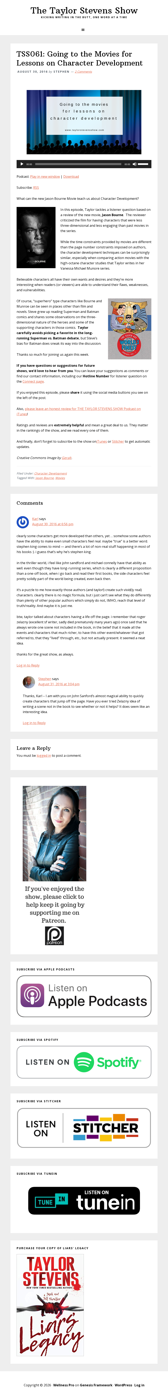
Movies (60, 478)
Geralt (66, 458)
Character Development (50, 473)
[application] (84, 164)
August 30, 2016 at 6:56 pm (52, 524)
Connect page (33, 381)
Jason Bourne (44, 478)
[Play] (22, 164)
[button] (84, 29)
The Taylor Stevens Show (84, 10)
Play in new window (45, 176)
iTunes (101, 441)
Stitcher (118, 441)
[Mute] (135, 164)
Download (71, 176)
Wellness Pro (63, 1385)
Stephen (44, 679)
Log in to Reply (28, 665)
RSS (36, 187)
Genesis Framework (96, 1385)
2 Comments (83, 71)
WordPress (123, 1385)
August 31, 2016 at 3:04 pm (58, 684)
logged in (44, 755)
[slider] (143, 163)
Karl (35, 519)
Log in (139, 1385)
